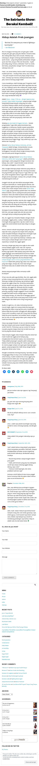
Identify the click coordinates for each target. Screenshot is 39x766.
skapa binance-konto (8, 681)
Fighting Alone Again (16, 679)
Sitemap (4, 605)
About (3, 596)
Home (3, 594)
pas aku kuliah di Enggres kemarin (17, 123)
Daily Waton (5, 645)
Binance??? (5, 670)
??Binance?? (5, 667)
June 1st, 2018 (22, 397)
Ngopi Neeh (5, 654)
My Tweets (5, 749)
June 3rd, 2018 (22, 419)
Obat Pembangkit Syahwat (15, 676)
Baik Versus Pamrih (21, 673)
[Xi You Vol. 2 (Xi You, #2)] (35, 712)
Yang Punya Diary (12, 397)
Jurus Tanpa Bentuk (7, 613)
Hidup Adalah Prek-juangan (18, 37)
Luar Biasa (5, 624)
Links (3, 602)
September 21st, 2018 (21, 432)
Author (4, 599)
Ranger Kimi (10, 408)
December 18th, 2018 (18, 483)
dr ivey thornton (6, 684)
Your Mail (5, 539)
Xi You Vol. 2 (6, 710)
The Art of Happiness (8, 703)
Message (4, 557)
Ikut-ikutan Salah (6, 621)
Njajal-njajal (5, 656)
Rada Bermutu (6, 659)
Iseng (3, 651)
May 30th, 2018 (19, 386)
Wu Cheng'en (7, 712)
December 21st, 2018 (24, 506)
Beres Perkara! (20, 681)
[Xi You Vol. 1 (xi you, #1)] (35, 719)
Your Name (5, 531)
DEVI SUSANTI (11, 432)
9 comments (17, 34)
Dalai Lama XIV (7, 705)
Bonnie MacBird (7, 725)
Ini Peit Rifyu (5, 648)
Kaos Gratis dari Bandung (17, 670)
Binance (4, 676)
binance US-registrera (8, 673)
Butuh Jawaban (6, 640)
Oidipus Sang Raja (8, 730)
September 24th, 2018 (24, 443)
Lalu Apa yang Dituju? (8, 616)
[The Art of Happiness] (35, 706)
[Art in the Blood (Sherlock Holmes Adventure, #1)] (35, 726)
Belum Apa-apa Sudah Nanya (19, 667)
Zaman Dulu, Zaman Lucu (9, 619)
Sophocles (6, 732)
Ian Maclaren (10, 47)
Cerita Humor (5, 643)
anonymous (10, 386)
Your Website (6, 548)
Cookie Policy (6, 759)
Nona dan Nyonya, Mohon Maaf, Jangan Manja (15, 627)
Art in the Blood (7, 724)
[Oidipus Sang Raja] (35, 732)
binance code (5, 679)
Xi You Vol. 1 (6, 717)
